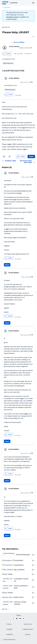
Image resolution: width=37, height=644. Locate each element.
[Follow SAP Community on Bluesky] (17, 618)
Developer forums (12, 17)
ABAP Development (8, 63)
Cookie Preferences (9, 639)
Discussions (7, 7)
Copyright (9, 629)
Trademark (9, 634)
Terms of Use (28, 624)
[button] (3, 53)
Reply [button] (31, 156)
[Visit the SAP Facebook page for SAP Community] (13, 618)
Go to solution (19, 42)
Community (13, 2)
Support (27, 634)
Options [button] (33, 36)
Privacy (9, 624)
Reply (7, 265)
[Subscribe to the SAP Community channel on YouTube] (20, 618)
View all (4, 609)
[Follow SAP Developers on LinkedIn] (23, 618)
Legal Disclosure (28, 629)
